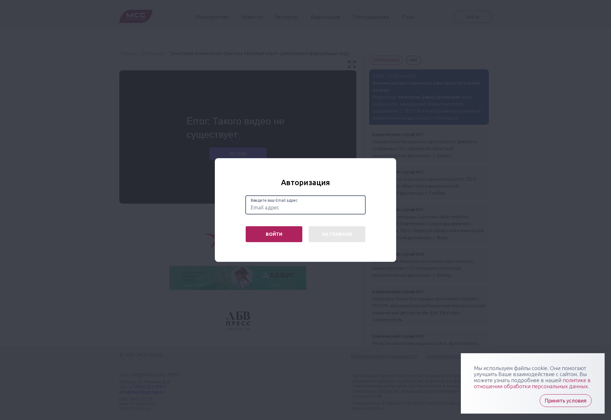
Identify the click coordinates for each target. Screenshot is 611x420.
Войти (274, 234)
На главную (337, 234)
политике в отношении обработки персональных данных (532, 383)
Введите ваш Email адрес (274, 200)
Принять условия (565, 400)
